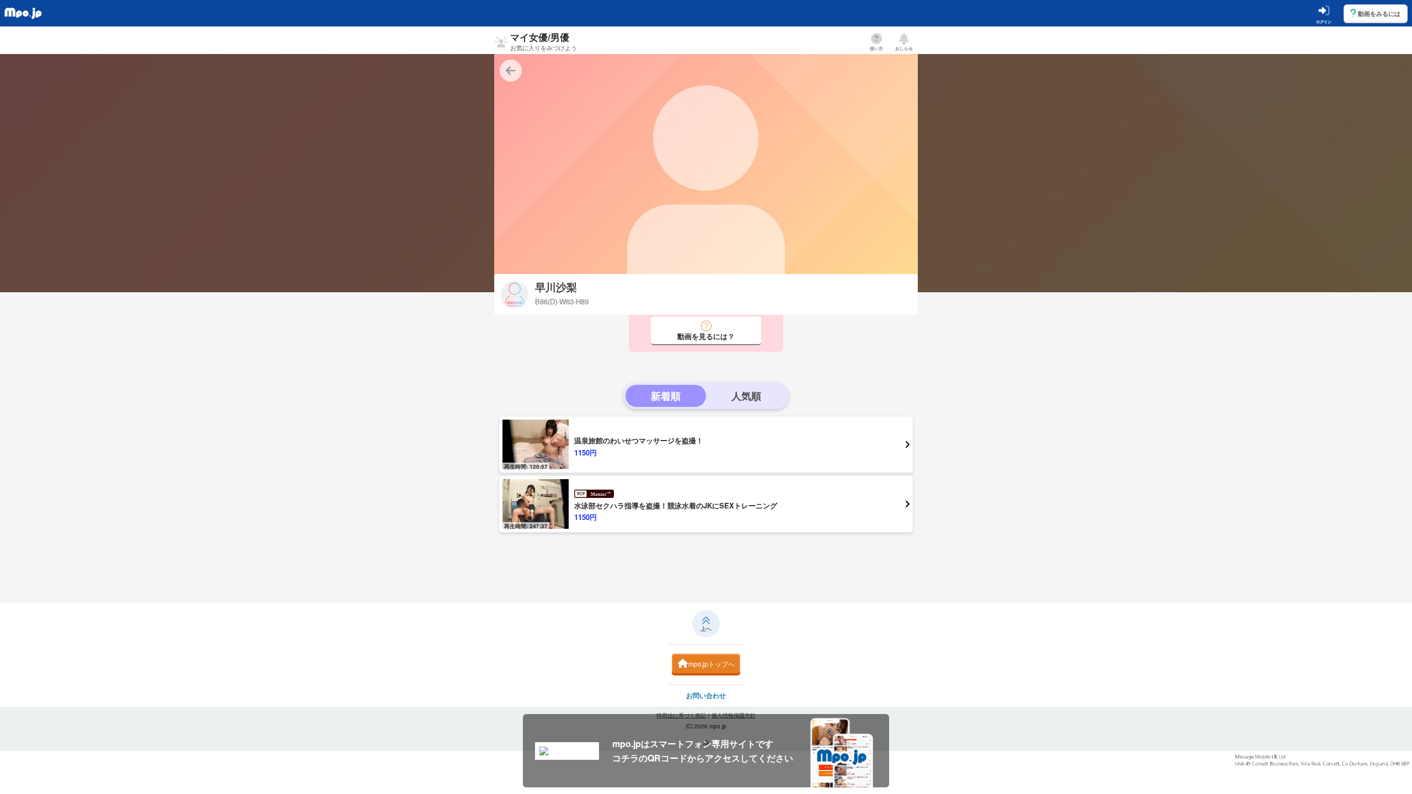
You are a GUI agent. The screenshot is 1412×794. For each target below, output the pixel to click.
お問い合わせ (706, 695)
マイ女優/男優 (543, 41)
